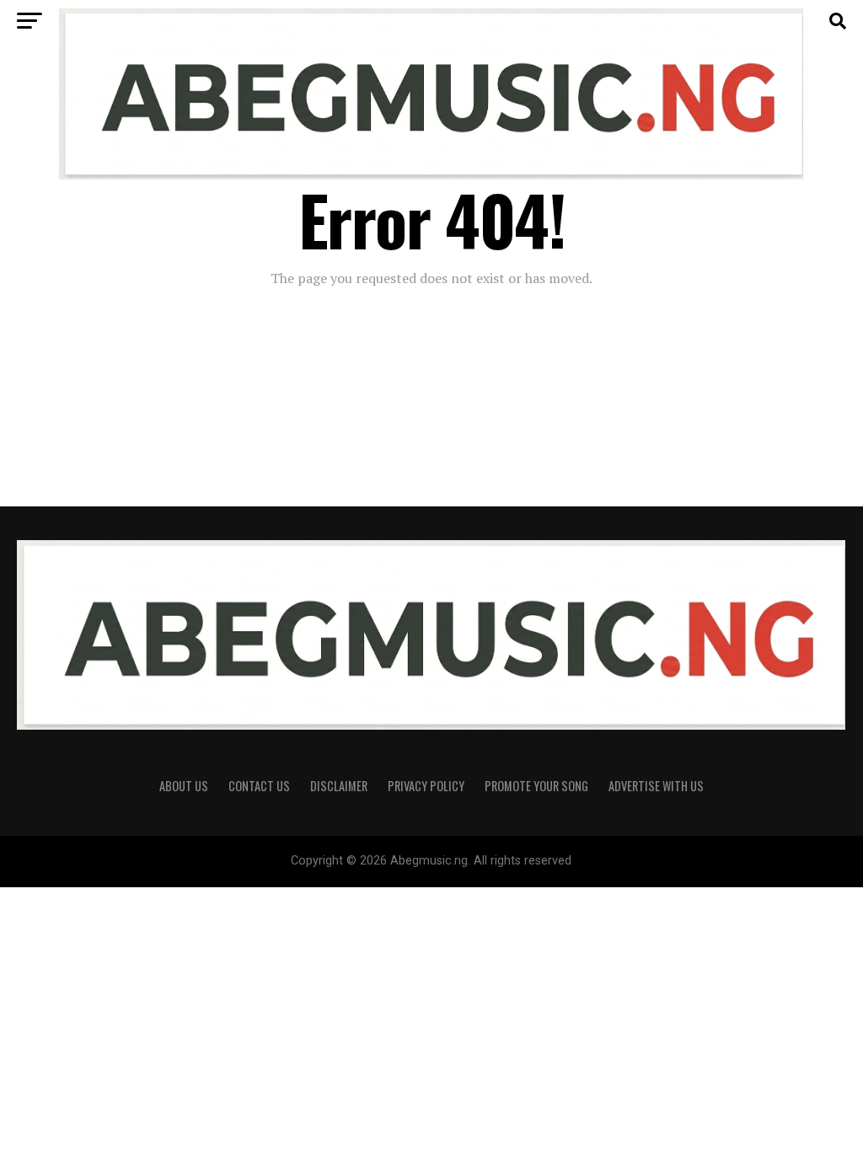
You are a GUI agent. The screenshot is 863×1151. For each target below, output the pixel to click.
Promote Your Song (536, 786)
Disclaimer (338, 786)
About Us (183, 786)
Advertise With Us (656, 786)
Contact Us (259, 786)
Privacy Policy (426, 786)
